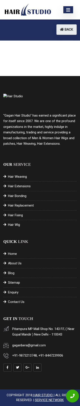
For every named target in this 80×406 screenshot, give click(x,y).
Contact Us (16, 302)
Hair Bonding (17, 196)
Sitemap (14, 283)
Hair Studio (43, 395)
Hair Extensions (19, 186)
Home (12, 254)
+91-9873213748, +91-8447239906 (37, 355)
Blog (11, 273)
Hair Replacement (21, 205)
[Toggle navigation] (68, 9)
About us (15, 263)
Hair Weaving (17, 177)
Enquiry (13, 292)
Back (68, 29)
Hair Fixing (15, 215)
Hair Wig (14, 225)
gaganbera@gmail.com (29, 345)
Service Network (49, 400)
